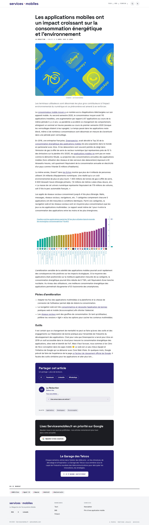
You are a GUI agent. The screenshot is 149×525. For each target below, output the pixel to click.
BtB (116, 3)
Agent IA (27, 492)
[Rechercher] (132, 4)
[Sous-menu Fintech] (127, 3)
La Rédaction (40, 39)
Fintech (123, 3)
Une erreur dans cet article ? (60, 399)
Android (46, 492)
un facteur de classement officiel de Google (92, 353)
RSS (12, 512)
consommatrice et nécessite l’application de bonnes (84, 307)
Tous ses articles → (52, 394)
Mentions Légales (124, 522)
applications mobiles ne (84, 154)
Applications (50, 410)
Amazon (36, 492)
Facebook (50, 377)
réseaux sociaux (48, 314)
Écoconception (72, 410)
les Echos (67, 172)
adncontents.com (35, 522)
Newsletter (88, 507)
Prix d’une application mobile (94, 510)
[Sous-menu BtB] (118, 3)
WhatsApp (73, 377)
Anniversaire (58, 492)
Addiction (15, 492)
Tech (110, 3)
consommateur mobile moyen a (52, 112)
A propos (112, 522)
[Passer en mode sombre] (138, 4)
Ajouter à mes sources (54, 439)
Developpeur (61, 410)
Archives (136, 522)
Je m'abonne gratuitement (75, 474)
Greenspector (72, 141)
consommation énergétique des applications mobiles (58, 144)
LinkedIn (61, 377)
